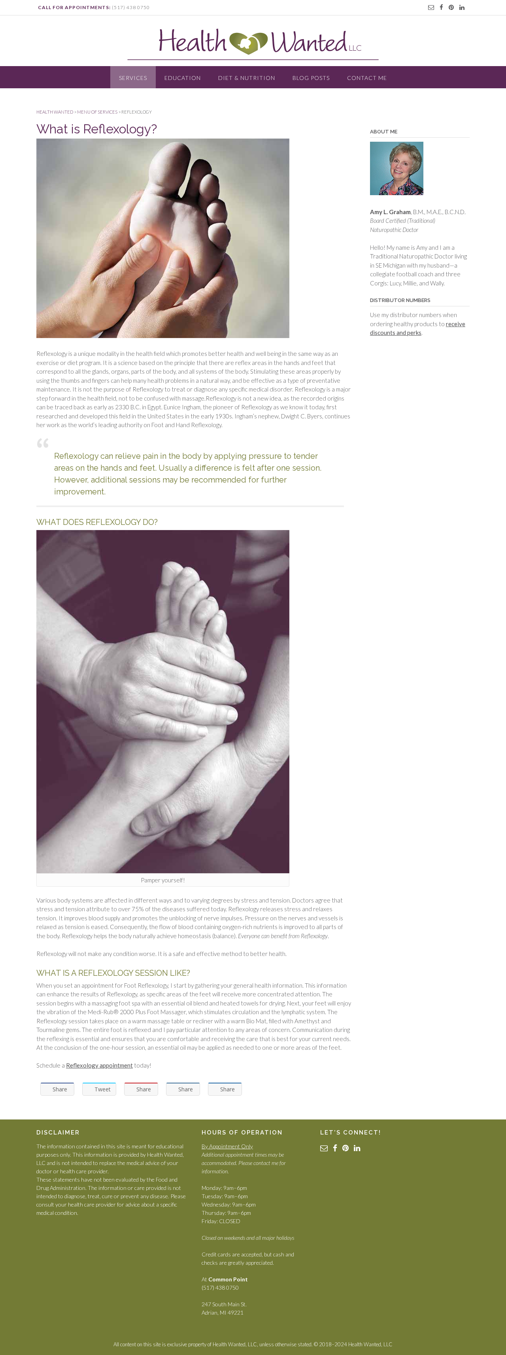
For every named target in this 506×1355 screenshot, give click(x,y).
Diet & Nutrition (246, 77)
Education (182, 77)
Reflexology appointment (99, 1065)
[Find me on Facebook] (441, 7)
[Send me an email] (431, 7)
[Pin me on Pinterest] (451, 7)
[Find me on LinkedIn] (462, 7)
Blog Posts (311, 77)
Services (133, 77)
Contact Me (367, 77)
